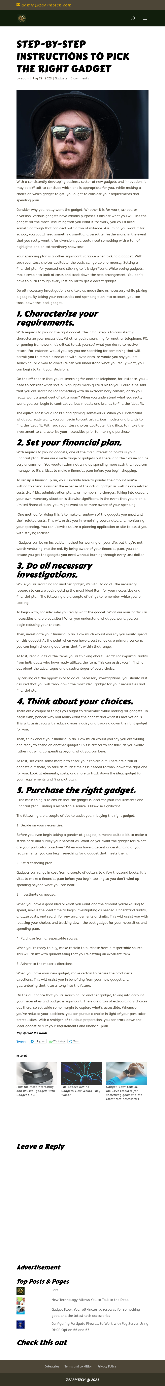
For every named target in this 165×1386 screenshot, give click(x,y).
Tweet (21, 1041)
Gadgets (61, 78)
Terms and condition (78, 1366)
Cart (55, 1290)
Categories (52, 1366)
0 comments (80, 78)
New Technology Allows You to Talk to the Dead (90, 1300)
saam (25, 78)
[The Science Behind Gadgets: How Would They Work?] (81, 1073)
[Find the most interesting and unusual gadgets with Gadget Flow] (36, 1073)
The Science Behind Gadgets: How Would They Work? (80, 1091)
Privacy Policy (107, 1366)
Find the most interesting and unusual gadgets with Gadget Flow (35, 1091)
